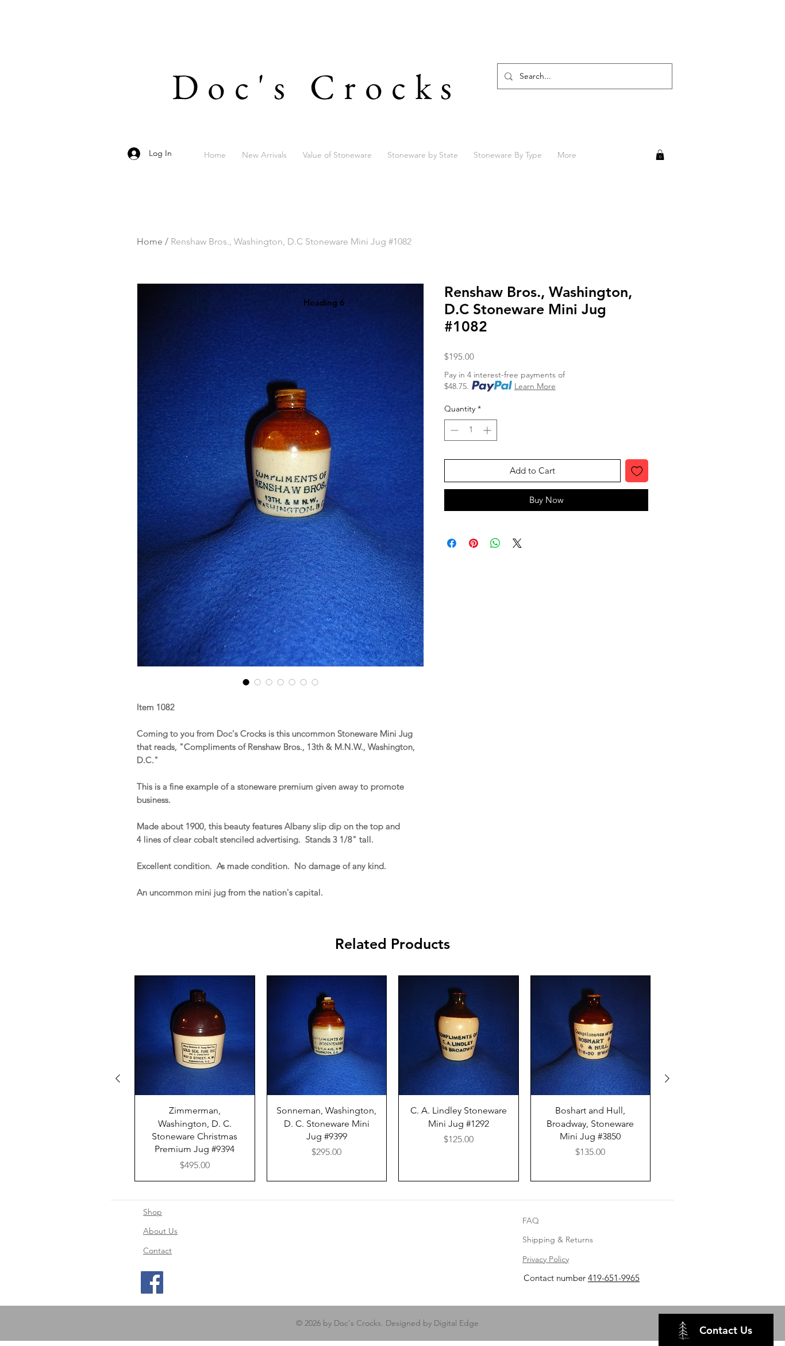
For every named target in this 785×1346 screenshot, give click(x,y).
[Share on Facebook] (452, 543)
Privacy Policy (545, 1259)
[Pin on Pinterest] (473, 543)
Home (150, 241)
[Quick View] (195, 1036)
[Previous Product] (118, 1078)
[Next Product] (667, 1078)
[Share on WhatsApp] (495, 543)
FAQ (530, 1220)
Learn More (535, 386)
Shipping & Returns (557, 1239)
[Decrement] (453, 430)
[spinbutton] (470, 430)
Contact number (556, 1277)
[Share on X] (517, 543)
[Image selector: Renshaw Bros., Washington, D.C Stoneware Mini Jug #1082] (246, 682)
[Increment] (488, 430)
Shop (152, 1212)
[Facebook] (152, 1282)
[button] (660, 155)
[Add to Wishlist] (637, 471)
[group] (392, 1078)
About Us (160, 1231)
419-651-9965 (614, 1277)
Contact (157, 1250)
